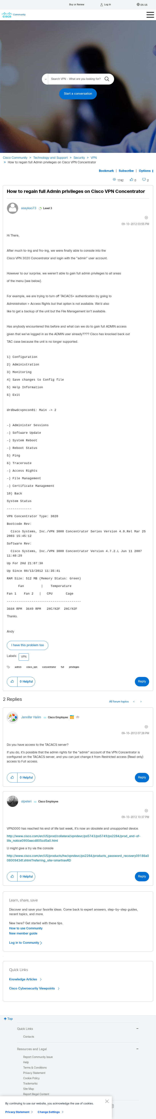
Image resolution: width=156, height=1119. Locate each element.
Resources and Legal (32, 1049)
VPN (94, 157)
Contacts (28, 1037)
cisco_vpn (31, 667)
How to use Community (26, 928)
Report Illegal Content (36, 1094)
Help (26, 1062)
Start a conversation (78, 93)
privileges (74, 667)
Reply (142, 681)
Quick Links (25, 1029)
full (62, 667)
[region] (56, 1107)
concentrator (49, 667)
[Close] (107, 1101)
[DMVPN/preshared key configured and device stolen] (140, 702)
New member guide (23, 933)
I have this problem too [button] (27, 645)
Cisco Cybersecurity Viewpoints (32, 988)
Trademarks (30, 1084)
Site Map (28, 1089)
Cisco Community (15, 157)
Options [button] (145, 171)
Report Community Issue (38, 1057)
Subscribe (126, 171)
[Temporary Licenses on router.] (134, 702)
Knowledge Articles (23, 979)
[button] (12, 681)
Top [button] (10, 1019)
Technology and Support (50, 157)
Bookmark (106, 171)
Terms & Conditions (35, 1068)
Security (79, 157)
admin (18, 667)
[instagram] (112, 1106)
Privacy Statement (17, 1111)
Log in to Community (24, 943)
